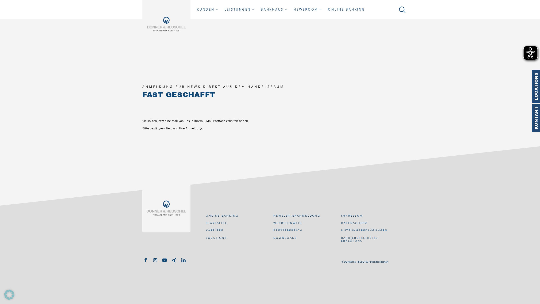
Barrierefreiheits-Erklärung (360, 239)
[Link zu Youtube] (164, 260)
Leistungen (237, 9)
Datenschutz (354, 223)
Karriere (215, 230)
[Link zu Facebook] (145, 260)
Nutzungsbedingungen (364, 230)
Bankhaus (272, 9)
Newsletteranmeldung (296, 215)
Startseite (216, 223)
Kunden (206, 9)
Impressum (352, 215)
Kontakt (536, 118)
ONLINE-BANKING (222, 215)
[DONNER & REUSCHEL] (166, 24)
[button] (9, 294)
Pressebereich (287, 230)
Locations (536, 86)
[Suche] (401, 9)
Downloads (285, 238)
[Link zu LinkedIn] (183, 260)
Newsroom (305, 9)
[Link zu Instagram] (155, 260)
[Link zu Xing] (174, 260)
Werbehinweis (287, 223)
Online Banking (346, 9)
